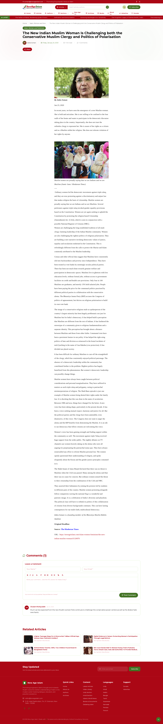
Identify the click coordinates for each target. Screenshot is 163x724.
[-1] (45, 575)
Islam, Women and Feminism (38, 23)
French (105, 710)
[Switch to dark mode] (124, 7)
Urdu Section (87, 692)
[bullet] (54, 575)
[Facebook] (24, 708)
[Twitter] (29, 708)
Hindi (105, 689)
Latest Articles (88, 686)
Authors (65, 692)
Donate (125, 686)
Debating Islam (88, 704)
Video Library (87, 689)
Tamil (105, 698)
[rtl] (41, 575)
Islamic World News (90, 698)
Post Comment (130, 595)
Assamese (106, 701)
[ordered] (51, 575)
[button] (37, 575)
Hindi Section (87, 695)
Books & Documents (90, 701)
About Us (66, 689)
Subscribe (134, 669)
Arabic (105, 692)
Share (28, 49)
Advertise (126, 689)
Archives (66, 695)
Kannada (106, 704)
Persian (105, 707)
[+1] (47, 575)
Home (25, 23)
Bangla (105, 695)
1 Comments (83, 43)
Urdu (104, 686)
